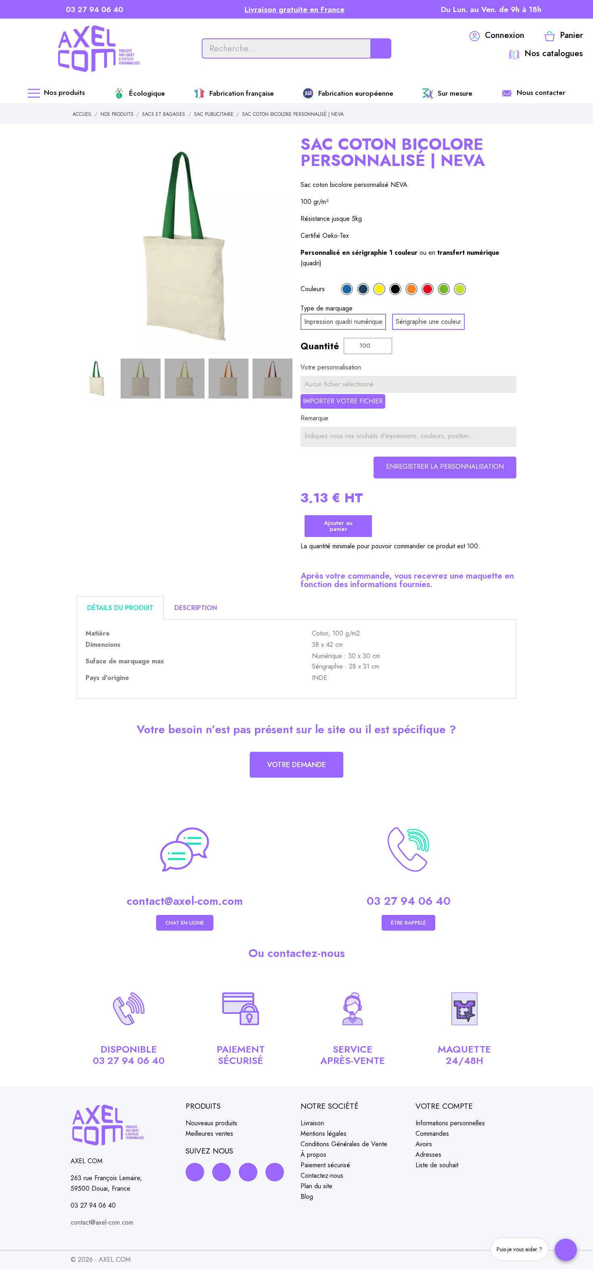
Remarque (314, 418)
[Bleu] (347, 289)
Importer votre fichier (343, 401)
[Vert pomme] (460, 289)
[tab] (120, 608)
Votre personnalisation (331, 367)
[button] (84, 246)
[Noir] (395, 289)
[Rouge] (428, 289)
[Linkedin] (248, 1172)
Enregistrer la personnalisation (445, 466)
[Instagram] (221, 1172)
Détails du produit (120, 607)
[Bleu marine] (363, 289)
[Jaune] (379, 289)
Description (195, 607)
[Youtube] (274, 1172)
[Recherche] (380, 48)
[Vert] (444, 289)
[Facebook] (195, 1172)
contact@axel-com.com (185, 901)
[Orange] (411, 289)
